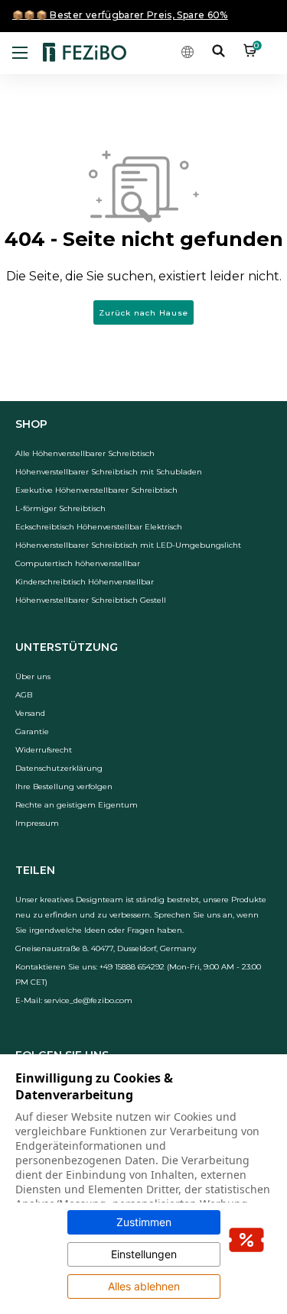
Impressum (37, 823)
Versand (30, 713)
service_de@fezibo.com (88, 1000)
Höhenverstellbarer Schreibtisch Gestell (90, 600)
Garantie (32, 731)
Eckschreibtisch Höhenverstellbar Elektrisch (98, 527)
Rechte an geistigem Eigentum (76, 805)
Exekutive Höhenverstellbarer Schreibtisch (96, 490)
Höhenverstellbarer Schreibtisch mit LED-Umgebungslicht (128, 545)
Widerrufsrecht (43, 750)
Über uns (33, 676)
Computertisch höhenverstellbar (77, 563)
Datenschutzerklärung (59, 768)
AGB (23, 695)
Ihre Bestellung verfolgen (64, 786)
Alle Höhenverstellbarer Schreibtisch (85, 453)
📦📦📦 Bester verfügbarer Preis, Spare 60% (120, 15)
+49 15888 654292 (132, 967)
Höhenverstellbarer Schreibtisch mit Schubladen (108, 472)
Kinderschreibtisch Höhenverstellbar (84, 582)
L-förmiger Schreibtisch (60, 508)
